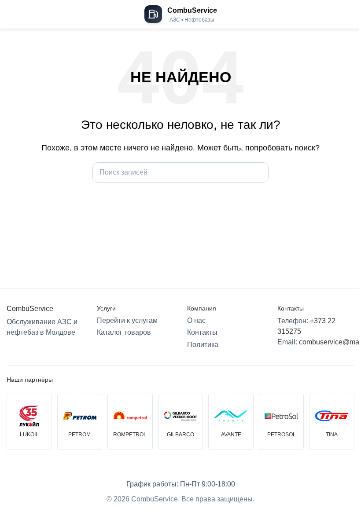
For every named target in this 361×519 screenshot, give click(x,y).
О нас (196, 320)
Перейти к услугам (127, 320)
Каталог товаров (124, 332)
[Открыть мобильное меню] (10, 14)
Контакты (202, 332)
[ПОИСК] (258, 172)
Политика (202, 344)
